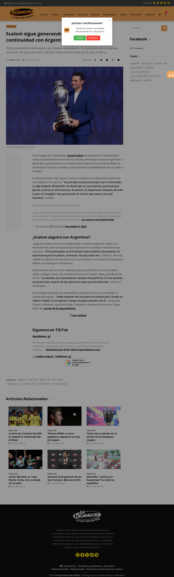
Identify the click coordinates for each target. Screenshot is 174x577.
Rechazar (93, 38)
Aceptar (79, 38)
